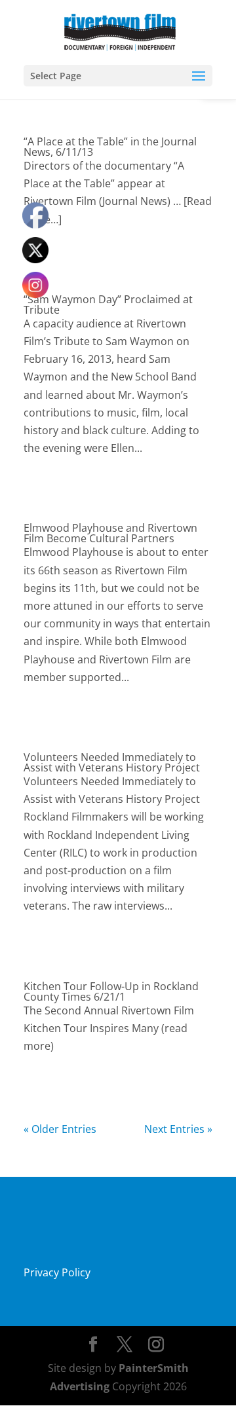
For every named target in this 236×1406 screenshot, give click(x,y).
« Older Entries (60, 1129)
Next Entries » (178, 1129)
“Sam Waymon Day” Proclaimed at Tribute (108, 304)
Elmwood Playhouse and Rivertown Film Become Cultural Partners (110, 533)
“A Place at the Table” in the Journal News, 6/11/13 (110, 146)
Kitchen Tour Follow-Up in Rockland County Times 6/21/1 (111, 991)
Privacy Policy (57, 1272)
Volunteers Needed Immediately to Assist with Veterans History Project (112, 762)
